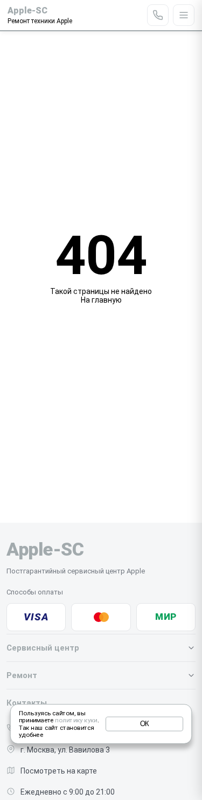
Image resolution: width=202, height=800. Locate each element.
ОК (144, 724)
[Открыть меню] (183, 15)
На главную (101, 300)
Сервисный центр (42, 648)
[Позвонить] (158, 15)
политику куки (76, 720)
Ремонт (21, 675)
